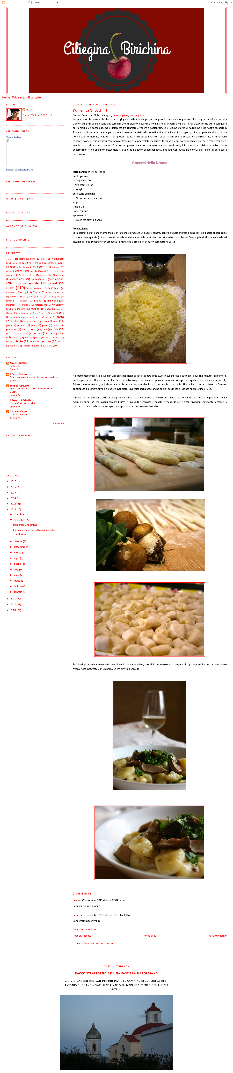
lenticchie (24, 301)
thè (46, 338)
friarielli (49, 293)
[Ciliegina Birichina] (16, 165)
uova (33, 341)
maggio (18, 569)
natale (48, 309)
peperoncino (30, 321)
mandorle (52, 300)
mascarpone (41, 305)
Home (6, 97)
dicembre (19, 514)
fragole (36, 292)
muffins (35, 309)
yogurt (13, 345)
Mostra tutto (58, 423)
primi (141, 115)
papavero (26, 317)
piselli (34, 325)
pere (55, 321)
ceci (33, 275)
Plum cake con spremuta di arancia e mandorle (34, 377)
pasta (125, 115)
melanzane (58, 305)
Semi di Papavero (19, 385)
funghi (117, 115)
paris (37, 317)
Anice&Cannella (18, 363)
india (31, 297)
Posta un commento (84, 929)
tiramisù (56, 338)
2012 (13, 509)
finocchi (10, 293)
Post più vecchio (217, 936)
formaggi (23, 292)
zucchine (47, 345)
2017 (13, 481)
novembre (20, 520)
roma (16, 333)
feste (48, 288)
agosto (18, 552)
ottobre (18, 541)
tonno (9, 342)
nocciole (59, 309)
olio (36, 313)
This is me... (19, 97)
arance (38, 263)
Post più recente (82, 936)
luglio (17, 558)
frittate (60, 292)
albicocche (20, 259)
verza (61, 342)
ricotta (55, 329)
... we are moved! (19, 414)
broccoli (56, 267)
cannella (34, 271)
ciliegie (60, 275)
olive (44, 313)
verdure (46, 341)
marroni (26, 305)
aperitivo (26, 263)
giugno (18, 564)
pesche (21, 325)
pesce (9, 325)
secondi (37, 333)
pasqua (48, 317)
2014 (13, 498)
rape (45, 329)
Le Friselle (15, 366)
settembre (20, 547)
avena (61, 263)
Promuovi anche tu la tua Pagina (19, 170)
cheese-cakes (45, 275)
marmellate (12, 305)
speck (14, 338)
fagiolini (30, 288)
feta (58, 288)
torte (19, 341)
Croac (76, 915)
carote (25, 275)
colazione (57, 279)
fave (39, 288)
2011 (13, 599)
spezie (25, 337)
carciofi (44, 271)
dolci (10, 288)
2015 (13, 492)
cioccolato (17, 279)
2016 (13, 487)
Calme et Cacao (18, 411)
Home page (149, 936)
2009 (13, 610)
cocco (44, 279)
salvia (25, 333)
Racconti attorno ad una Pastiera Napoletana (116, 973)
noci (11, 313)
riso (8, 333)
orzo (52, 313)
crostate (33, 283)
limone (37, 300)
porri (24, 329)
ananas (14, 263)
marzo (17, 581)
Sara (75, 900)
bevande (27, 267)
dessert (53, 283)
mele (14, 309)
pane (61, 313)
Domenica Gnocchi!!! (90, 111)
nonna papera (24, 313)
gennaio (18, 592)
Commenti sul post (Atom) (99, 943)
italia (50, 297)
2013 (13, 504)
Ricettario (34, 97)
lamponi (10, 301)
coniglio (17, 283)
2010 (13, 604)
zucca (36, 346)
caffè (8, 271)
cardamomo (58, 271)
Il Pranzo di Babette (20, 400)
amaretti (59, 259)
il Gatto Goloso (18, 374)
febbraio (18, 586)
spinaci (36, 337)
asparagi (49, 263)
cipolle (34, 279)
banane (14, 267)
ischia (40, 296)
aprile (17, 575)
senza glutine (56, 333)
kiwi (58, 297)
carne (12, 275)
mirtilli (23, 309)
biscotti (41, 267)
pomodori (11, 329)
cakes (19, 271)
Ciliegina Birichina (13, 137)
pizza (44, 325)
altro (32, 259)
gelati (22, 297)
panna (14, 317)
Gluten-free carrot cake (22, 403)
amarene (45, 259)
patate (133, 115)
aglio (8, 259)
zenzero (26, 346)
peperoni (44, 321)
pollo (56, 325)
